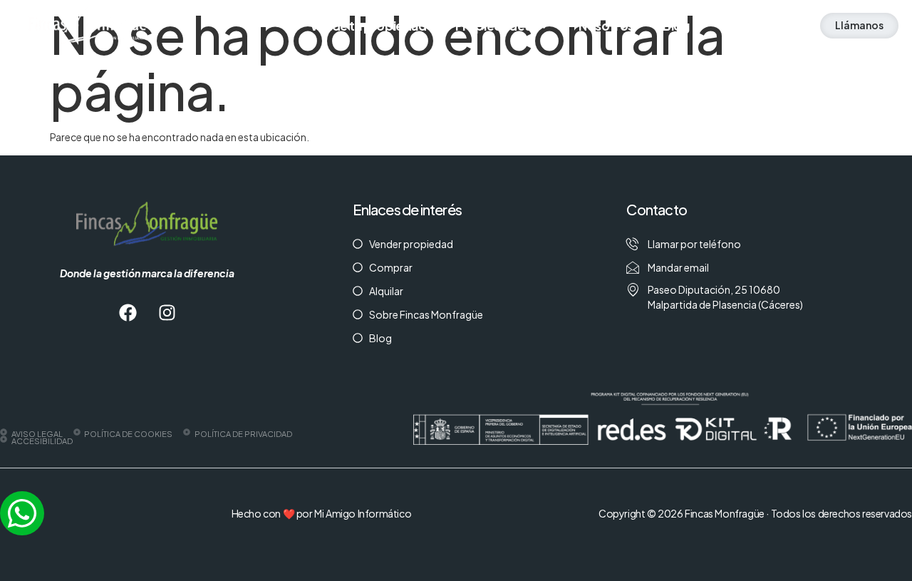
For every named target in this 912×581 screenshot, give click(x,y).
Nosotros (606, 26)
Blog (676, 26)
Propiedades (493, 26)
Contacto (746, 26)
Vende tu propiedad (368, 26)
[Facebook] (127, 313)
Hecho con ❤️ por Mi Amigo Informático (322, 513)
